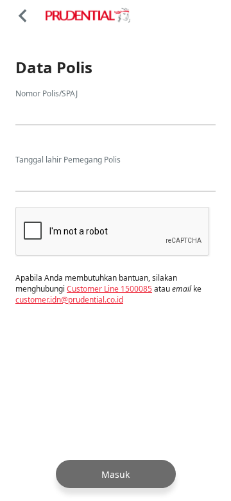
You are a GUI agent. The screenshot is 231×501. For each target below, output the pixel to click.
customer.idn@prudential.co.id (69, 299)
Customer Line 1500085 (109, 288)
